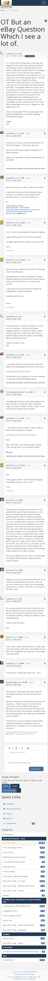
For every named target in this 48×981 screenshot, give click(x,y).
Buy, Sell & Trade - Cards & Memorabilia (23, 925)
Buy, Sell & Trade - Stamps (23, 943)
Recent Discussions (13, 809)
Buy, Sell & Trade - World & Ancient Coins (23, 886)
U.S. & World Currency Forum (23, 862)
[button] (45, 21)
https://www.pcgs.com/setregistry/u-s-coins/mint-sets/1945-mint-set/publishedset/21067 (23, 210)
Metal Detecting (23, 867)
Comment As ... (36, 769)
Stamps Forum (23, 938)
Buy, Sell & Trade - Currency (23, 891)
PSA (35, 977)
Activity (9, 814)
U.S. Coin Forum (30, 56)
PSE (39, 977)
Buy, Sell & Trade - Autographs (23, 930)
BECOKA (9, 637)
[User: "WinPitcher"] (2, 222)
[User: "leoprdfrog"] (2, 53)
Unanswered (20, 823)
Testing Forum (23, 960)
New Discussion (9, 790)
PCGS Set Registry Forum (23, 848)
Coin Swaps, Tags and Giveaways (23, 876)
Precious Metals (23, 871)
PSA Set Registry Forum (23, 916)
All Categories (8, 834)
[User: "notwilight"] (2, 662)
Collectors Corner (21, 977)
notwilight (9, 663)
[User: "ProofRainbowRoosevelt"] (2, 391)
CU (25, 979)
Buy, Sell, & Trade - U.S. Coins (23, 881)
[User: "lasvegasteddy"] (2, 681)
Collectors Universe (30, 972)
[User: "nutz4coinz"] (2, 499)
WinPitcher (10, 223)
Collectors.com (18, 979)
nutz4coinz (10, 500)
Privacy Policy (18, 974)
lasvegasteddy (11, 682)
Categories (10, 804)
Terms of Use (29, 974)
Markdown (19, 763)
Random (23, 895)
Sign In (5, 786)
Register (15, 786)
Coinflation (31, 979)
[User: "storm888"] (2, 132)
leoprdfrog (10, 54)
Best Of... (9, 818)
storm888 (9, 133)
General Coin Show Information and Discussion (23, 951)
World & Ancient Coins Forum (23, 857)
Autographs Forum (23, 911)
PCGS (30, 977)
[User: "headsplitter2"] (2, 177)
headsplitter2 (11, 178)
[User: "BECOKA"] (2, 636)
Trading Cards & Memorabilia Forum (23, 906)
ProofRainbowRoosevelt (15, 392)
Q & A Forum (23, 852)
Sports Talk (23, 920)
